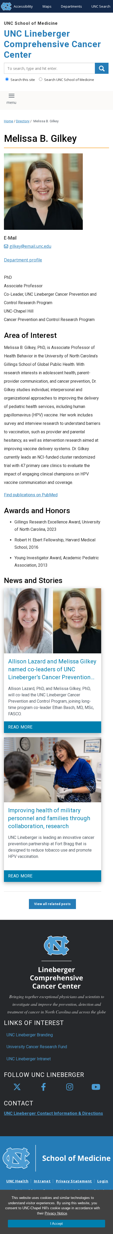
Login (102, 1181)
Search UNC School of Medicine (68, 79)
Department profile (23, 260)
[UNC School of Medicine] (56, 1157)
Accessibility (23, 6)
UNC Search (100, 6)
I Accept (56, 1224)
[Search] (102, 68)
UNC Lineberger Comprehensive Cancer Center (52, 44)
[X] (17, 1087)
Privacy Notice (56, 1213)
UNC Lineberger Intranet (29, 1058)
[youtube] (95, 1087)
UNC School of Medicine (31, 23)
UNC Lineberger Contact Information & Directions (53, 1113)
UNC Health (17, 1181)
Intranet (42, 1181)
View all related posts (52, 904)
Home (8, 121)
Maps (47, 6)
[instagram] (69, 1087)
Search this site (22, 79)
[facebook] (43, 1087)
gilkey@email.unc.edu (30, 246)
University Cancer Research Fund (37, 1046)
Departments (71, 6)
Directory (22, 121)
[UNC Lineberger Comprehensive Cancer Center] (56, 961)
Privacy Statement (74, 1181)
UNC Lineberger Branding (30, 1034)
